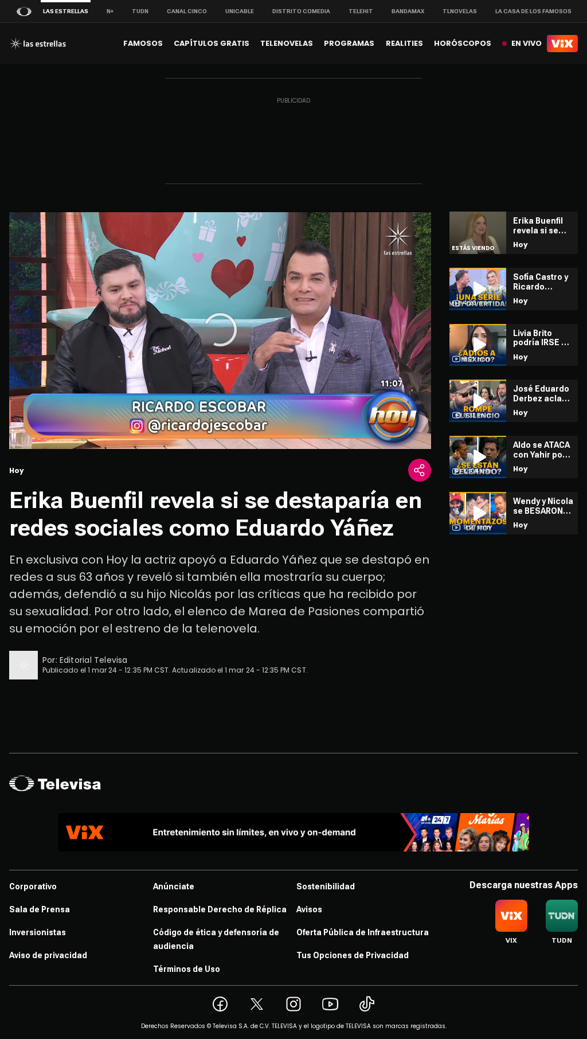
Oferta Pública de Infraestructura (362, 932)
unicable (239, 11)
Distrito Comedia (301, 11)
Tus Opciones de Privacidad (352, 955)
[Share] (419, 470)
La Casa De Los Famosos (533, 11)
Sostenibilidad (325, 886)
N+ (110, 11)
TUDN (140, 11)
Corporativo (33, 886)
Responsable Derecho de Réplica (220, 909)
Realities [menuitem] (404, 43)
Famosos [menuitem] (143, 43)
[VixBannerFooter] (293, 832)
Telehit (361, 11)
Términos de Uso (186, 969)
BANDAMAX (408, 11)
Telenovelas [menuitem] (286, 43)
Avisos (309, 909)
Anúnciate (173, 886)
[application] (220, 330)
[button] (220, 329)
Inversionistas (37, 932)
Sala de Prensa (39, 909)
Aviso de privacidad (48, 955)
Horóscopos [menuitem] (462, 43)
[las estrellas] (37, 43)
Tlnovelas (460, 11)
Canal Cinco (187, 11)
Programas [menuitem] (349, 43)
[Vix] (562, 43)
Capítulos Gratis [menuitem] (211, 43)
